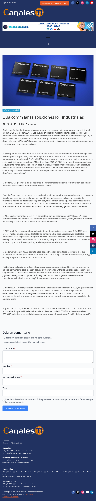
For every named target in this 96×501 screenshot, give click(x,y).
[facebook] (72, 2)
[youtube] (92, 2)
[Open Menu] (48, 36)
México (6, 110)
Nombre (7, 366)
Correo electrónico (12, 377)
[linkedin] (87, 2)
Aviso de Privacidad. (10, 497)
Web (4, 388)
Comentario (8, 348)
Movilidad (15, 110)
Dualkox (29, 494)
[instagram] (82, 2)
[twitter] (77, 2)
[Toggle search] (48, 44)
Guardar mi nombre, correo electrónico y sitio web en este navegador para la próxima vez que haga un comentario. (49, 400)
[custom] (87, 492)
